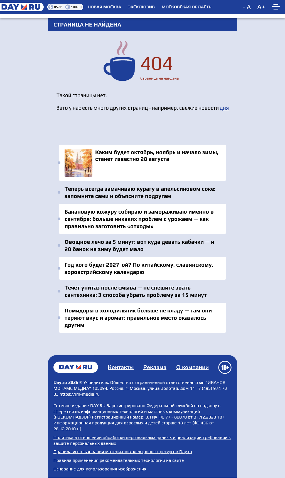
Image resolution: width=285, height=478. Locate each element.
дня (224, 108)
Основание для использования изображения (99, 469)
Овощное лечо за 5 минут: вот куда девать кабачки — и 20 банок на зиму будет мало (139, 245)
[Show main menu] (276, 7)
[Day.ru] (23, 7)
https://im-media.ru (80, 394)
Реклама (154, 367)
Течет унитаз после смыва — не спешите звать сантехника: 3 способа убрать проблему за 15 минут (136, 291)
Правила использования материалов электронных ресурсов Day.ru (122, 451)
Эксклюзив (141, 7)
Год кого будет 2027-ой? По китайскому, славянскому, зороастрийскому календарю (139, 268)
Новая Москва (104, 7)
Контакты (121, 367)
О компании (192, 367)
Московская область (187, 7)
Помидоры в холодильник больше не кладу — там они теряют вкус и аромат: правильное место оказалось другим (138, 317)
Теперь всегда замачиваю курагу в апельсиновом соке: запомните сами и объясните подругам (140, 192)
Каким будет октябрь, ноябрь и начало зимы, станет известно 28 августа (142, 163)
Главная (75, 367)
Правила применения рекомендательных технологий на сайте (118, 460)
